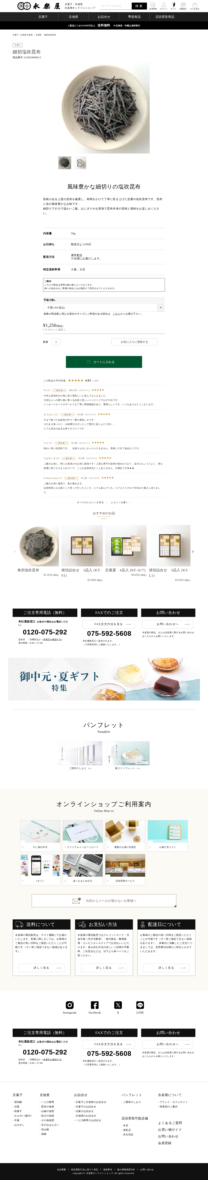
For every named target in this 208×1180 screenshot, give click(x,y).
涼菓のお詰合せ (85, 1111)
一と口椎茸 (47, 1102)
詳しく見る (41, 967)
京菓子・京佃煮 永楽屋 (23, 35)
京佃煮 (38, 35)
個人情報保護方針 (126, 1169)
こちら (116, 313)
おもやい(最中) (22, 1115)
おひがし (19, 1125)
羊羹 (16, 1120)
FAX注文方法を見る (108, 624)
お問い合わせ (168, 1136)
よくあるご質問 (170, 1123)
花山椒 (45, 1129)
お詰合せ (81, 1095)
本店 (125, 1125)
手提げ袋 (50, 300)
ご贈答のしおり (132, 1102)
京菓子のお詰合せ (86, 1106)
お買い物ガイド (170, 1129)
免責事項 (107, 1169)
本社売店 (128, 1134)
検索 (139, 6)
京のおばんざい (50, 1125)
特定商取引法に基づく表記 (84, 1169)
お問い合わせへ (168, 624)
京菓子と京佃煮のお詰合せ (91, 1102)
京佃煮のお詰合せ (86, 1115)
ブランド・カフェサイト (174, 1102)
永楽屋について (170, 1095)
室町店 (127, 1130)
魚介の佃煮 (47, 1115)
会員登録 (164, 1143)
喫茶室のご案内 (169, 1106)
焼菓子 (18, 1111)
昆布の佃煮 (47, 1106)
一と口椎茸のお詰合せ (88, 1120)
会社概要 (61, 1169)
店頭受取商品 (165, 16)
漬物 (43, 1134)
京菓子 (18, 1095)
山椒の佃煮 (47, 1111)
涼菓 (16, 1106)
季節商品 (134, 16)
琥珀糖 (18, 1102)
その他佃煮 (47, 1120)
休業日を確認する (52, 639)
